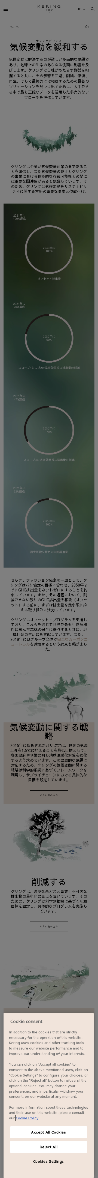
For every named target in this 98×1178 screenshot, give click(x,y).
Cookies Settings (48, 1161)
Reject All (49, 1146)
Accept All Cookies (48, 1132)
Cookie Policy (27, 1117)
